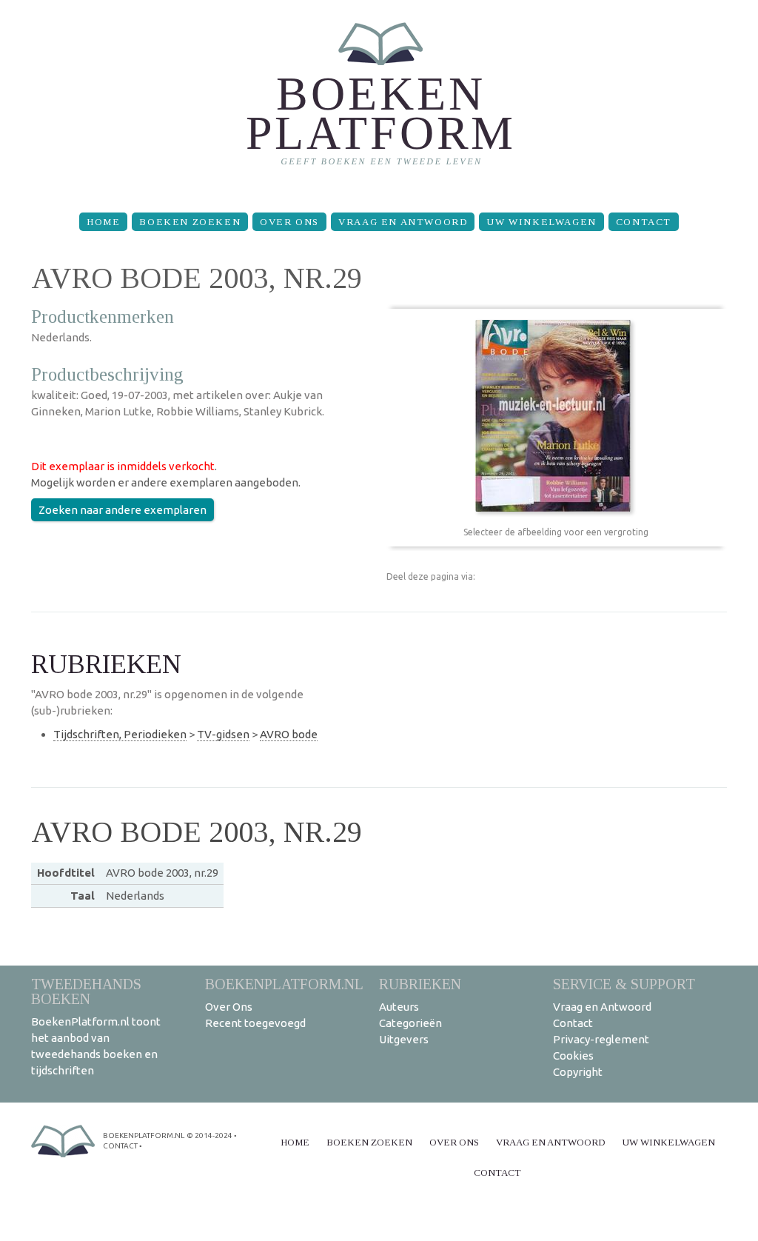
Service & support (624, 983)
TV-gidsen (223, 734)
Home (103, 221)
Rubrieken (420, 983)
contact (120, 1146)
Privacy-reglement (601, 1039)
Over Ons (289, 221)
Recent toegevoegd (255, 1023)
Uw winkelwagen (541, 221)
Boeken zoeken (190, 221)
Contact (643, 221)
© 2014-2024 (209, 1135)
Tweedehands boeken (86, 991)
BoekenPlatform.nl (284, 983)
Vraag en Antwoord (402, 221)
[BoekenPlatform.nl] (379, 100)
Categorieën (410, 1023)
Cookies (573, 1055)
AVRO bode (289, 734)
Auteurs (399, 1006)
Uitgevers (404, 1039)
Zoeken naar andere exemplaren (122, 510)
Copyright (578, 1072)
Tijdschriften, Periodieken (120, 734)
